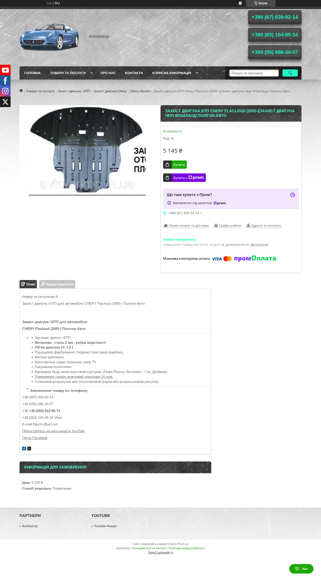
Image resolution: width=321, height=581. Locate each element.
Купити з (180, 178)
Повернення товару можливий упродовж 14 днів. (74, 377)
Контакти (134, 73)
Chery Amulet (140, 91)
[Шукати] (290, 72)
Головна (32, 73)
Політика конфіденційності (187, 548)
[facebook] (24, 449)
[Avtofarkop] (50, 36)
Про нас (108, 73)
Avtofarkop (30, 526)
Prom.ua (183, 544)
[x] (29, 449)
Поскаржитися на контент (149, 548)
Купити (179, 165)
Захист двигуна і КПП (74, 91)
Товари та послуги (68, 73)
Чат (305, 569)
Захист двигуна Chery (110, 91)
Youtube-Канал (105, 526)
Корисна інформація (171, 73)
